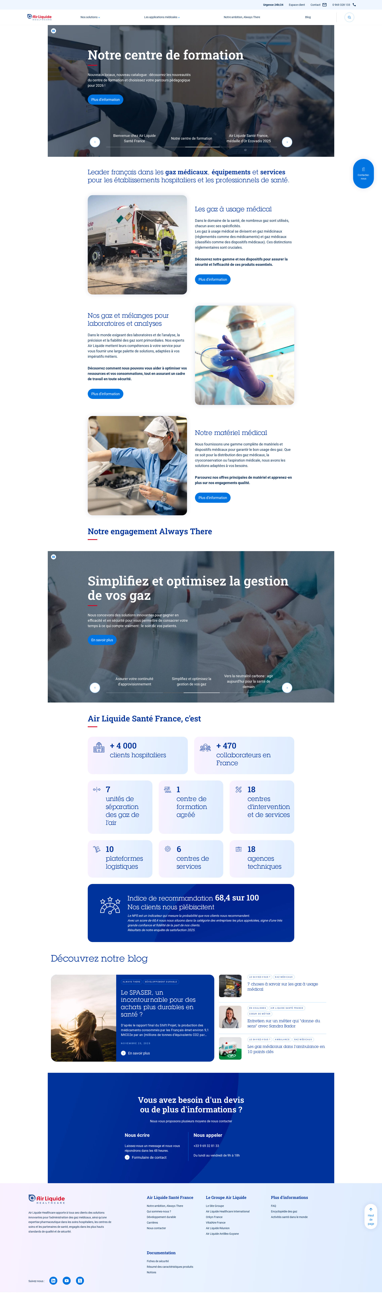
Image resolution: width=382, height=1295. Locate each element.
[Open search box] (349, 17)
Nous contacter (156, 1228)
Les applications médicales (160, 17)
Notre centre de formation (191, 138)
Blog (308, 17)
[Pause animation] (53, 30)
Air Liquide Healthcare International (227, 1211)
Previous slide (95, 142)
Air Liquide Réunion (218, 1228)
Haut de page (371, 1219)
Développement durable (161, 1217)
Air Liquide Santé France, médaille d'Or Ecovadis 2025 (249, 138)
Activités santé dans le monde (289, 1217)
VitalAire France (215, 1222)
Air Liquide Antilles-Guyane (222, 1233)
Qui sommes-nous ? (159, 1211)
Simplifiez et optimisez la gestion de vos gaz (191, 681)
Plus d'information (213, 279)
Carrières (152, 1222)
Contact (316, 4)
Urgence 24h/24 (273, 4)
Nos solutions (89, 17)
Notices (151, 1272)
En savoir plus (102, 114)
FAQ (273, 1205)
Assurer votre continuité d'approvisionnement (134, 681)
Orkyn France (214, 1217)
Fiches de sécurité (158, 1261)
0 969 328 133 (341, 4)
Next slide (287, 142)
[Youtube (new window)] (67, 1281)
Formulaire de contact (149, 1157)
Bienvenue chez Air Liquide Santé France (134, 138)
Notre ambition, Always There (242, 17)
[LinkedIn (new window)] (53, 1281)
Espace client (297, 4)
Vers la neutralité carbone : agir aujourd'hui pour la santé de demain (248, 681)
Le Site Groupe (215, 1205)
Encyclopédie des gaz (284, 1211)
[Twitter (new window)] (80, 1281)
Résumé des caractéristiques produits (170, 1266)
